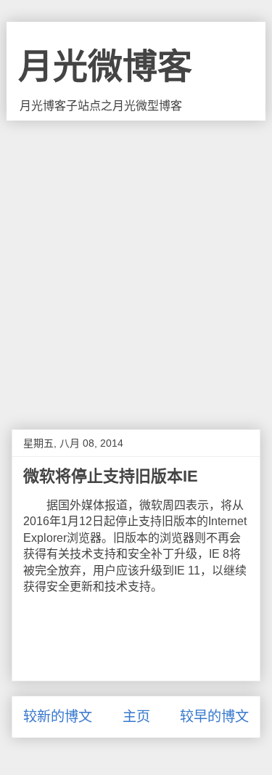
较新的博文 (57, 716)
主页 (136, 716)
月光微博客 (105, 66)
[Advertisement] (136, 264)
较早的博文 (214, 716)
